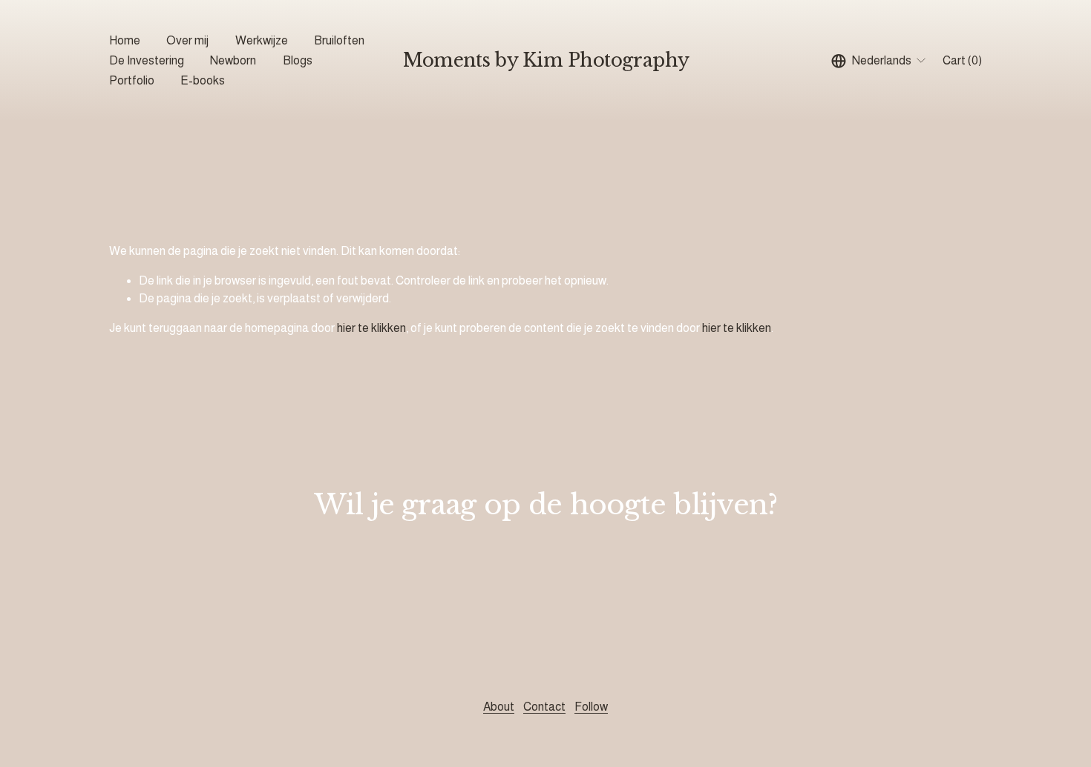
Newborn (233, 60)
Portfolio (131, 80)
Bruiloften (339, 40)
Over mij (187, 40)
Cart (962, 60)
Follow (591, 706)
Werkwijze (261, 40)
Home (124, 40)
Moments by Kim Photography (546, 60)
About (498, 706)
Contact (544, 706)
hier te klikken (371, 328)
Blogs (297, 60)
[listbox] (879, 60)
